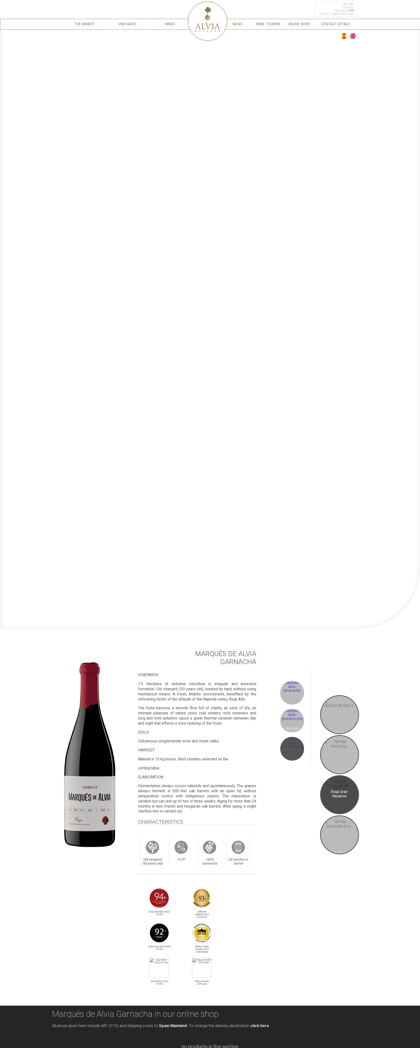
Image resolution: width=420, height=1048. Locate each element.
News (237, 24)
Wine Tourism (268, 24)
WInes (170, 24)
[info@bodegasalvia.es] (78, 6)
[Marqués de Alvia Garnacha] (292, 746)
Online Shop (299, 24)
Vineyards (127, 24)
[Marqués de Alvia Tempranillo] (292, 691)
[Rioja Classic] (339, 714)
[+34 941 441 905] (57, 6)
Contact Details (335, 24)
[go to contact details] (67, 6)
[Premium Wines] (339, 754)
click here (259, 1025)
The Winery (84, 24)
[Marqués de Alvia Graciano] (292, 718)
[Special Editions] (339, 834)
